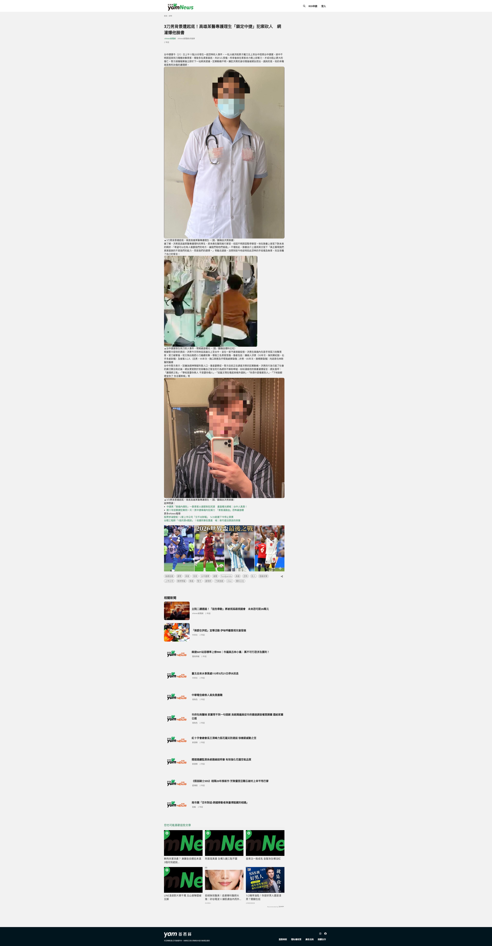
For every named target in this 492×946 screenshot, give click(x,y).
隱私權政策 (296, 939)
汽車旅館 (219, 581)
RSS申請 (313, 6)
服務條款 (283, 939)
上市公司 (169, 581)
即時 (170, 16)
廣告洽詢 (309, 939)
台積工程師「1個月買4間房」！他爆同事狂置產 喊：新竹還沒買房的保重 (202, 520)
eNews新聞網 (170, 38)
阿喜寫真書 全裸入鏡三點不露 (221, 858)
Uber (229, 581)
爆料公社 (240, 581)
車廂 (191, 581)
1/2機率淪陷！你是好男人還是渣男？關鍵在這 (263, 897)
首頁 (165, 16)
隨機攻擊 (263, 576)
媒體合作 (322, 939)
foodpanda (226, 576)
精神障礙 (181, 581)
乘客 (187, 576)
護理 (179, 576)
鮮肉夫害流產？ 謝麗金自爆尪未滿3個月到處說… (182, 860)
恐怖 (245, 576)
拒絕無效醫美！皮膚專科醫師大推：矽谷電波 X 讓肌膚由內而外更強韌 (223, 897)
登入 (323, 6)
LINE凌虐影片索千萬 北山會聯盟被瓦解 (182, 897)
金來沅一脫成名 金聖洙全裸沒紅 (263, 858)
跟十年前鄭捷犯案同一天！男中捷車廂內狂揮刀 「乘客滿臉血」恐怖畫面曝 (205, 510)
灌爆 (215, 576)
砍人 (253, 576)
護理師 (208, 581)
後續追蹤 (169, 576)
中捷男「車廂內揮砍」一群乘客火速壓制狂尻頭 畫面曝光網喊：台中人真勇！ (207, 506)
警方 (199, 581)
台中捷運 (205, 576)
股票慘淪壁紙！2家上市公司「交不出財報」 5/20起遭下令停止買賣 (198, 517)
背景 (195, 576)
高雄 (237, 576)
